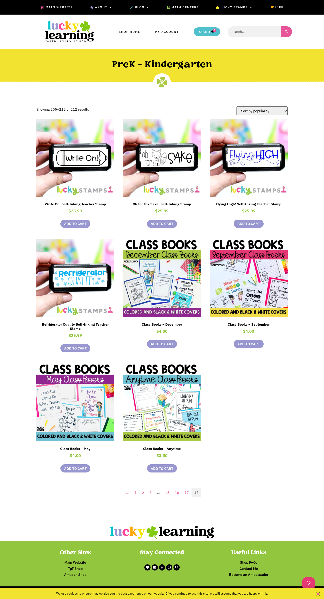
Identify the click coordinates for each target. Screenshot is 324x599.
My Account (167, 32)
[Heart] (147, 567)
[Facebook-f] (162, 567)
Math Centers (185, 7)
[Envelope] (155, 567)
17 (186, 492)
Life (279, 7)
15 (167, 492)
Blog (140, 7)
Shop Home (129, 32)
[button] (318, 594)
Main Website (59, 7)
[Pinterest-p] (176, 567)
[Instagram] (169, 567)
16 (177, 492)
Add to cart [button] (75, 223)
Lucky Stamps (234, 7)
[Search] (286, 31)
